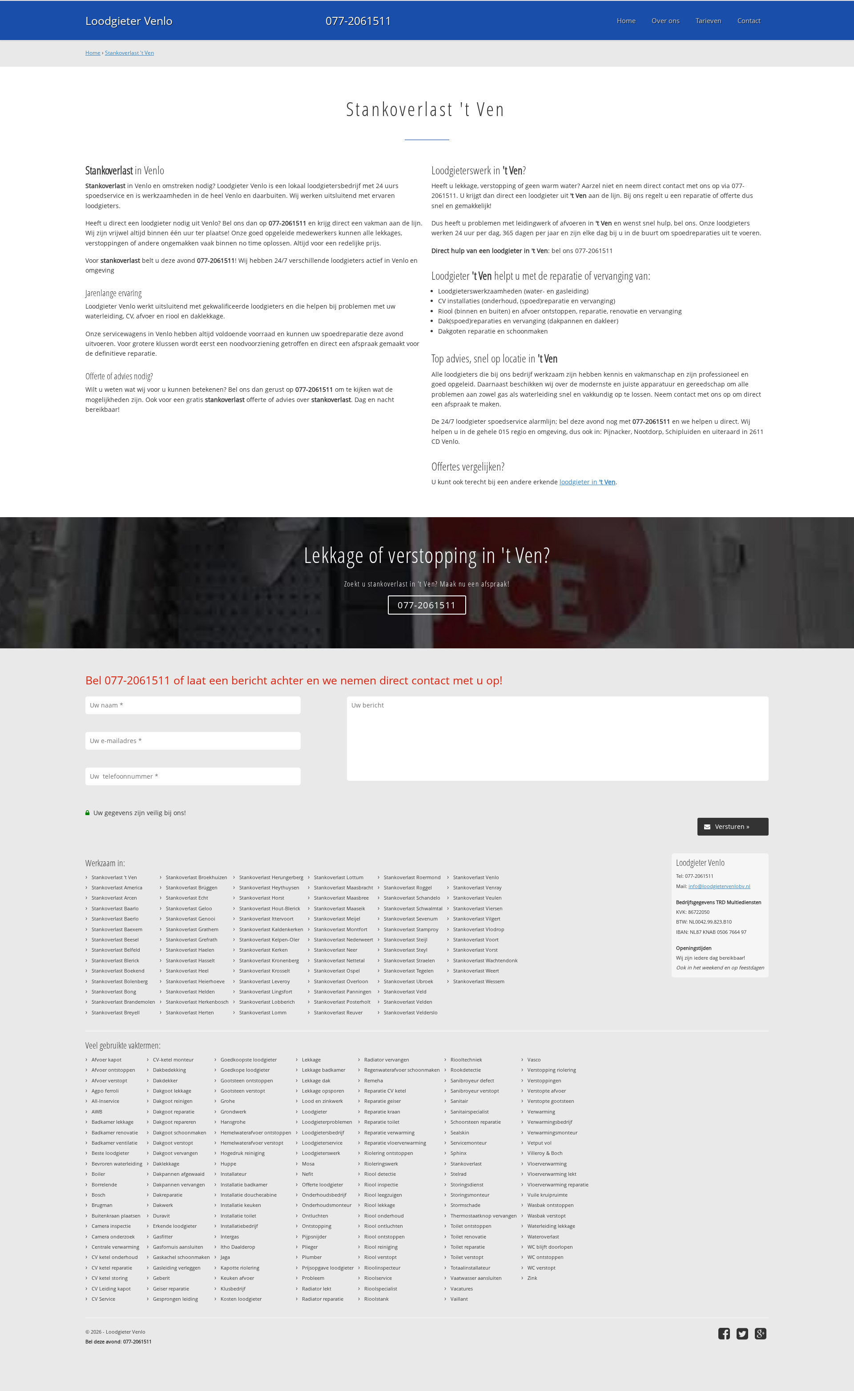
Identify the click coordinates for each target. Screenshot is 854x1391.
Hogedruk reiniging (243, 1153)
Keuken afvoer (237, 1277)
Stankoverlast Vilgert (476, 918)
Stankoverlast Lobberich (267, 1001)
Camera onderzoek (113, 1236)
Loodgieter (314, 1111)
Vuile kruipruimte (548, 1194)
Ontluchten (315, 1215)
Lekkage (311, 1059)
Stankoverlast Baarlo (115, 908)
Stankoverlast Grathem (192, 929)
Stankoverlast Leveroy (264, 981)
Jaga (225, 1257)
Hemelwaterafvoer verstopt (252, 1142)
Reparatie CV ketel (385, 1090)
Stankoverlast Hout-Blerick (269, 908)
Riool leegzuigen (383, 1194)
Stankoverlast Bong (114, 991)
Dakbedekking (169, 1069)
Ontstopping (316, 1225)
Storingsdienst (467, 1184)
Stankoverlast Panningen (342, 991)
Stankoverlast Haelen (190, 949)
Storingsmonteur (470, 1194)
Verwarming (541, 1111)
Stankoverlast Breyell (116, 1012)
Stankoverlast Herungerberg (271, 877)
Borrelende (104, 1184)
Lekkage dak (316, 1080)
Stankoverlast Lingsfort (265, 991)
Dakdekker (165, 1080)
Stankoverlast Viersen (478, 908)
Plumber (312, 1257)
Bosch (98, 1194)
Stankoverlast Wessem (478, 981)
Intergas (230, 1236)
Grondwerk (233, 1111)
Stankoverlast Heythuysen (269, 887)
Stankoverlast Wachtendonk (485, 960)
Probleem (313, 1277)
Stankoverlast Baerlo (115, 918)
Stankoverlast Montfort (340, 929)
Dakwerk (163, 1205)
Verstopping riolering (552, 1069)
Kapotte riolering (240, 1267)
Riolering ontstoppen (388, 1153)
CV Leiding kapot (111, 1288)
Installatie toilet (238, 1215)
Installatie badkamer (244, 1184)
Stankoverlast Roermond (412, 877)
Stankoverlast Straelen (409, 960)
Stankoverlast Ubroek (408, 981)
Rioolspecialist (380, 1288)
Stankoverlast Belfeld (116, 949)
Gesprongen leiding (175, 1298)
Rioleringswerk (381, 1163)
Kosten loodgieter (241, 1298)
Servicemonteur (469, 1142)
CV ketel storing (110, 1277)
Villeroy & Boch (545, 1153)
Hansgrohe (233, 1121)
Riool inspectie (381, 1184)
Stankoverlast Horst (261, 897)
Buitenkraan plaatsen (116, 1215)
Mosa (308, 1163)
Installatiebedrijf (239, 1225)
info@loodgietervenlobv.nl (719, 886)
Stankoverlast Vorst (475, 949)
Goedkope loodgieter (245, 1069)
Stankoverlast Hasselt (190, 960)
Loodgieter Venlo (129, 20)
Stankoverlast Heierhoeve (195, 981)
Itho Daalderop (238, 1246)
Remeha (373, 1080)
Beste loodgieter (110, 1153)
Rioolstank (376, 1298)
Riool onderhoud (384, 1215)
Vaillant (459, 1298)
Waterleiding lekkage (551, 1225)
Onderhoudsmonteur (326, 1205)
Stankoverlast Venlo (476, 877)
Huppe (228, 1163)
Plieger (310, 1246)
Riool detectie (380, 1173)
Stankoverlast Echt (187, 897)
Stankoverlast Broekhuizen (196, 877)
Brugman (102, 1205)
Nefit (307, 1173)
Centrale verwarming (115, 1246)
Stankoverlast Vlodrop (478, 929)
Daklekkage (166, 1163)
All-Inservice (105, 1101)
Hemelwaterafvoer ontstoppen (256, 1132)
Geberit (161, 1277)
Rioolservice (378, 1277)
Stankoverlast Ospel (337, 970)
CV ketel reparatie (112, 1267)
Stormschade (465, 1205)
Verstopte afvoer (547, 1090)
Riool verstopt (380, 1257)
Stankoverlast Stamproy (411, 929)
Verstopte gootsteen (551, 1101)
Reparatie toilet (381, 1121)
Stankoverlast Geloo (189, 908)
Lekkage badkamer (323, 1069)
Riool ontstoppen (384, 1236)
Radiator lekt (316, 1288)
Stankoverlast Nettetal (339, 960)
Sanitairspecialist (470, 1111)
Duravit (161, 1215)
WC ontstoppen (546, 1257)
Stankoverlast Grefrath (192, 939)
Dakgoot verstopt (173, 1142)
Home (93, 52)
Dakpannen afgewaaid (179, 1173)
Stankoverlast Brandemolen (123, 1001)
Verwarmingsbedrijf (550, 1121)
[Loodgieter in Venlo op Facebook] (725, 1333)
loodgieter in (588, 482)
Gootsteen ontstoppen (247, 1080)
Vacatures (462, 1288)
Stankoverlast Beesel (115, 939)
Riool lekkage (379, 1205)
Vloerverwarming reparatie (558, 1184)
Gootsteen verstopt (243, 1090)
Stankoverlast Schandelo (412, 897)
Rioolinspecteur (382, 1267)
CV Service (103, 1298)
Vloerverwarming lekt (552, 1173)
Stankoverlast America (117, 887)
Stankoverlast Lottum (338, 877)
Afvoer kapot (106, 1059)
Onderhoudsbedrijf (324, 1194)
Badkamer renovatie (115, 1132)
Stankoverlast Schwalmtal (413, 908)
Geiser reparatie (171, 1288)
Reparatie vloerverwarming (395, 1142)
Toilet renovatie (468, 1236)
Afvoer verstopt (109, 1080)
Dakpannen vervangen (179, 1184)
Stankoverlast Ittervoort (266, 918)
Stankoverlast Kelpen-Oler (269, 939)
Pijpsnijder (314, 1236)
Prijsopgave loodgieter (328, 1267)
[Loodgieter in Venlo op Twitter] (743, 1333)
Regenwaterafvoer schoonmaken (402, 1069)
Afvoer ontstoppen (113, 1069)
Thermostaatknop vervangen (484, 1215)
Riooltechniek (466, 1059)
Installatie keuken (241, 1205)
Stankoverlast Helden (190, 991)
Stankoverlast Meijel (337, 918)
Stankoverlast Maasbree (341, 897)
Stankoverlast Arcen (114, 897)
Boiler (98, 1173)
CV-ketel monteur (173, 1059)
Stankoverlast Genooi (190, 918)
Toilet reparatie (468, 1246)
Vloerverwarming (547, 1163)
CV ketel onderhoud (115, 1257)
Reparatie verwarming (389, 1132)
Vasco (534, 1059)
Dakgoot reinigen (173, 1101)
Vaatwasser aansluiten (476, 1277)
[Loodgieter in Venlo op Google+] (762, 1333)
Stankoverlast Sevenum (411, 918)
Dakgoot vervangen (175, 1153)
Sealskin (460, 1132)
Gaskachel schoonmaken (181, 1257)
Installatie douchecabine (249, 1194)
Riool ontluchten (383, 1225)
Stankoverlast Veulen (477, 897)
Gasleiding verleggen (177, 1267)
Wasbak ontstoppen (551, 1205)
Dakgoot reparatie (173, 1111)
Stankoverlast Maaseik (339, 908)
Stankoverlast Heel (187, 970)
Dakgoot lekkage (172, 1090)
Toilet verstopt (467, 1257)
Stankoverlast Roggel (408, 887)
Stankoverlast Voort (476, 939)
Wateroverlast (543, 1236)
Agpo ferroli (105, 1090)
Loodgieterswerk (321, 1153)
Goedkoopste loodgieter (249, 1059)
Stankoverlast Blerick (115, 960)
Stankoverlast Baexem (117, 929)
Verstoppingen (544, 1080)
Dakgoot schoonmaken (179, 1132)
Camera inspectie (111, 1225)
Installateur (233, 1173)
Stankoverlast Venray (477, 887)
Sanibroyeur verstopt (475, 1090)
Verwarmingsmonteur (552, 1132)
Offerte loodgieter (322, 1184)
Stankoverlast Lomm (262, 1012)
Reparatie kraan (382, 1111)
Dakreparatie (167, 1194)
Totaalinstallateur (470, 1267)
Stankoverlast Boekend (118, 970)
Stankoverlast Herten (190, 1012)
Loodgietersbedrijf (323, 1132)
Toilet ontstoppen (471, 1225)
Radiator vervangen (386, 1059)
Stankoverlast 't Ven (129, 52)
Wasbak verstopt (547, 1215)
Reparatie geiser (382, 1101)
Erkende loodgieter (175, 1225)
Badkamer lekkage (112, 1121)
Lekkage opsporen (323, 1090)
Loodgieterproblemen (327, 1121)
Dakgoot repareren (174, 1121)
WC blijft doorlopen (550, 1246)
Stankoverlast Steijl (405, 939)
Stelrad (459, 1173)
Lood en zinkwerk (322, 1101)
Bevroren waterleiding (117, 1163)
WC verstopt (542, 1267)
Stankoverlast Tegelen (409, 970)
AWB (97, 1111)
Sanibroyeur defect (472, 1080)
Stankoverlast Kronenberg (269, 960)
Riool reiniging (381, 1246)
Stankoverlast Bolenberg (120, 981)
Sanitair (459, 1101)
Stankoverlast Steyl (405, 949)
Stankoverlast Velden (408, 1001)
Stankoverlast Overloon (341, 981)
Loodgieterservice (322, 1142)
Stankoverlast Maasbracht (343, 887)
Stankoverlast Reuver (338, 1012)
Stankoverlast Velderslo (411, 1012)
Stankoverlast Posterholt (342, 1001)
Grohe (228, 1101)
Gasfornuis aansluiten (178, 1246)
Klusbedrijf (233, 1288)
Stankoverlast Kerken (263, 949)
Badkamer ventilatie (114, 1142)
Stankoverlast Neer (335, 949)
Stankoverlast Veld (405, 991)
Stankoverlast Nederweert (343, 939)
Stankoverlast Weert (476, 970)
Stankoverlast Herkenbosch (197, 1001)
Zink (532, 1277)
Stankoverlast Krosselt (264, 970)
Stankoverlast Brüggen (192, 887)
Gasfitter (163, 1236)
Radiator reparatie (322, 1298)
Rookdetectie (466, 1069)
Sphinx (459, 1153)
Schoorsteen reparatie (476, 1121)
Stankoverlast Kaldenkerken (271, 929)
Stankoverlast (466, 1163)
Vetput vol (540, 1142)
